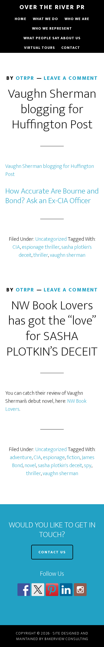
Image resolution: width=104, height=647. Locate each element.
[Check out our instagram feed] (80, 589)
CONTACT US (52, 552)
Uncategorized (51, 239)
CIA (16, 247)
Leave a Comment (71, 78)
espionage (54, 457)
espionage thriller (40, 247)
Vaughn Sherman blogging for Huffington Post (52, 109)
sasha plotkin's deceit (60, 465)
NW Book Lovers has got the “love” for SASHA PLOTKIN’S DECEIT (52, 328)
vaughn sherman (67, 255)
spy (87, 465)
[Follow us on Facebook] (23, 589)
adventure (21, 457)
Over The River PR (52, 7)
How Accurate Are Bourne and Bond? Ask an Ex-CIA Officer (52, 195)
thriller (40, 255)
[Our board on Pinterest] (52, 589)
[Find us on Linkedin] (66, 589)
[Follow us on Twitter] (37, 589)
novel (30, 465)
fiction (73, 457)
